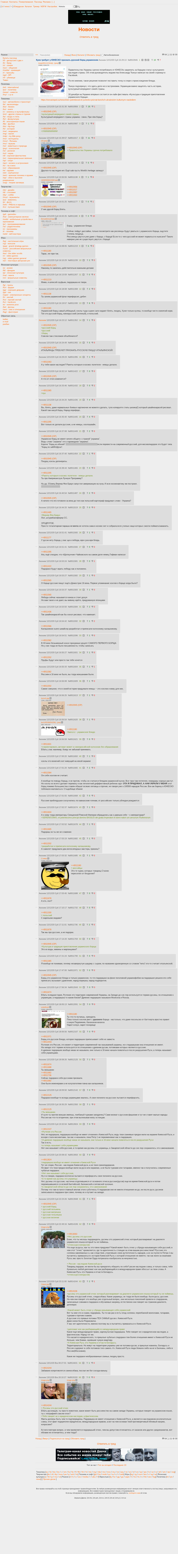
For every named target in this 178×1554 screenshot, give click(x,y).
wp (168, 1472)
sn (137, 1472)
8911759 (74, 939)
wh (160, 1472)
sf (133, 1472)
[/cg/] (89, 23)
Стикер (44, 859)
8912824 (74, 1124)
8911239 (74, 260)
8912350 (74, 1104)
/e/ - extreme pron (11, 305)
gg (118, 1477)
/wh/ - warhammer (11, 173)
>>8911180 (46, 251)
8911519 (74, 507)
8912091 (74, 1004)
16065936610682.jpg (49, 180)
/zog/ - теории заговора (13, 183)
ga (122, 1477)
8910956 (74, 107)
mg (94, 1472)
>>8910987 (72, 192)
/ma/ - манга (8, 275)
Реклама (47, 2)
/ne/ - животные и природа (15, 146)
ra (113, 1474)
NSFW (43, 6)
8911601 (74, 652)
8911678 (74, 824)
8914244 (74, 1281)
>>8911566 (46, 626)
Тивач (5, 80)
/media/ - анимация (11, 70)
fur (114, 1477)
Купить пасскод (10, 58)
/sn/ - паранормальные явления (17, 158)
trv (77, 1474)
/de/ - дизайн (8, 190)
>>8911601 (46, 744)
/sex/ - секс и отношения (14, 309)
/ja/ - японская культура (13, 273)
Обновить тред (93, 55)
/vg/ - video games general (14, 258)
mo (103, 1472)
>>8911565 (46, 580)
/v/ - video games (10, 256)
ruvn (140, 1474)
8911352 (74, 320)
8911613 (74, 695)
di (52, 1474)
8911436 (74, 400)
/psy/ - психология (11, 148)
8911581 (74, 561)
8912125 (74, 1060)
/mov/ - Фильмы (10, 141)
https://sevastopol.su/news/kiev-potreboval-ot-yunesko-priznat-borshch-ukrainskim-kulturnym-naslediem (88, 100)
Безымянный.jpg (47, 219)
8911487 (74, 493)
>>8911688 (46, 1067)
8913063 (74, 1155)
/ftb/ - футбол (9, 124)
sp (141, 1472)
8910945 (134, 60)
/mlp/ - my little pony (11, 136)
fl (75, 1472)
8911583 (74, 590)
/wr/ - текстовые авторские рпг (16, 261)
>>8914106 (72, 1291)
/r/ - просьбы (8, 73)
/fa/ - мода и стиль (11, 117)
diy (56, 1474)
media (85, 1477)
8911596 (74, 635)
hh (83, 1472)
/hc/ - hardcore (9, 302)
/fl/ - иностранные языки (14, 121)
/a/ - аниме (8, 268)
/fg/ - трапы (8, 285)
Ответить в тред (89, 37)
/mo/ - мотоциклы (10, 139)
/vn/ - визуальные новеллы (15, 278)
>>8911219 (46, 279)
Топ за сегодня (105, 1465)
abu (94, 1477)
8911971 (74, 970)
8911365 (74, 343)
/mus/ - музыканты (11, 197)
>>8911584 (46, 772)
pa (65, 1474)
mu (113, 1472)
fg (111, 1477)
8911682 (74, 839)
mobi (104, 1474)
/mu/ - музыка (9, 144)
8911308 (74, 289)
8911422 (74, 371)
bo (58, 1472)
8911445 (74, 417)
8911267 (74, 275)
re (126, 1472)
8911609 (74, 681)
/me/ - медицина (10, 131)
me (90, 1472)
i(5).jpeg (44, 141)
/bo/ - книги (8, 109)
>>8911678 (46, 898)
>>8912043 (46, 1042)
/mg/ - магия (8, 134)
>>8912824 (46, 1159)
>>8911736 (46, 1075)
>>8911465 (46, 512)
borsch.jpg (45, 698)
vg (152, 1474)
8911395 (74, 357)
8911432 (74, 386)
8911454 (74, 454)
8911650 (74, 756)
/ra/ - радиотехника (11, 226)
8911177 (74, 202)
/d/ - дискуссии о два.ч (13, 60)
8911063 (74, 163)
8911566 (74, 547)
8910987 (74, 124)
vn (60, 1477)
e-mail (5, 322)
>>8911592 (46, 657)
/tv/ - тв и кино (9, 166)
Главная (4, 2)
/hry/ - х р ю (8, 95)
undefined (45, 1007)
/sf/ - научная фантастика (14, 156)
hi (86, 1472)
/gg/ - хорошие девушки (13, 290)
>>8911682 (46, 1072)
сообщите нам (134, 1493)
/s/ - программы (10, 229)
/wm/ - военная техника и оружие (18, 175)
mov (109, 1472)
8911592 (74, 621)
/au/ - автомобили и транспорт (16, 102)
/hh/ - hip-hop (9, 126)
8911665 (74, 768)
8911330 (74, 303)
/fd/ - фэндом (9, 270)
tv (149, 1472)
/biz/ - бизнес (8, 107)
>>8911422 (46, 566)
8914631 (73, 1363)
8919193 (73, 1377)
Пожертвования (26, 2)
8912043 (74, 987)
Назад (67, 55)
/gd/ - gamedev (9, 214)
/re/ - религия (9, 151)
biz (54, 1472)
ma (55, 1477)
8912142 (74, 1090)
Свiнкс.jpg (45, 1284)
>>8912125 (46, 1095)
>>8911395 (46, 422)
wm (164, 1472)
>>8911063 (72, 195)
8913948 (74, 1199)
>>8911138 (46, 294)
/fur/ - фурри (8, 287)
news (7, 6)
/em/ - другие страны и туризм (16, 114)
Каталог (28, 6)
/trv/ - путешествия (11, 207)
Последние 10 (119, 1465)
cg (135, 1474)
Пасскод (38, 2)
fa (69, 1472)
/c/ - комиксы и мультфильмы (16, 112)
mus (61, 1474)
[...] (53, 2)
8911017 (74, 138)
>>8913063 (72, 1234)
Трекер (36, 6)
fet (145, 1477)
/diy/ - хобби (8, 195)
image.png (45, 1227)
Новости (89, 29)
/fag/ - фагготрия (10, 312)
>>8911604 (46, 812)
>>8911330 (46, 912)
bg (132, 1474)
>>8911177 (46, 537)
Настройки (52, 6)
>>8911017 (72, 189)
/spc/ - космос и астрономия (15, 163)
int (167, 1477)
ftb (79, 1472)
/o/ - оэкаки (8, 65)
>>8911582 (46, 640)
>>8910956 (72, 187)
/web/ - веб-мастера (12, 234)
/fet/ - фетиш (8, 307)
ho (135, 1477)
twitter (5, 319)
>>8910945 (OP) (48, 111)
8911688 (74, 893)
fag (154, 1477)
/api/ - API (7, 75)
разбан (6, 324)
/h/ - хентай (8, 297)
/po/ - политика (9, 90)
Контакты (13, 2)
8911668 (74, 796)
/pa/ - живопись (10, 200)
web (122, 1474)
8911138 (74, 177)
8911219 (74, 246)
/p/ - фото (7, 202)
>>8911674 (46, 992)
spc (145, 1472)
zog (173, 1472)
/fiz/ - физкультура (11, 119)
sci (130, 1472)
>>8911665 (46, 829)
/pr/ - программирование (14, 224)
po (171, 1477)
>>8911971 (46, 1036)
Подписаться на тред (59, 1439)
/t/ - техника (8, 231)
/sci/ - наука (8, 153)
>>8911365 (46, 390)
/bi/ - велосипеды (10, 104)
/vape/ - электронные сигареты (17, 295)
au (47, 1472)
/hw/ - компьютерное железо (16, 217)
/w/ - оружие (8, 170)
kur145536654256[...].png (51, 722)
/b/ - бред (7, 63)
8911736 (74, 925)
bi (50, 1472)
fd (49, 1477)
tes (145, 1474)
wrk (72, 1474)
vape (127, 1477)
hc (139, 1477)
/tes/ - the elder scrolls (12, 253)
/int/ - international (11, 87)
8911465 (74, 468)
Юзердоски (19, 6)
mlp (99, 1472)
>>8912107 (46, 1129)
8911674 (74, 807)
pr (109, 1474)
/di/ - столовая (9, 192)
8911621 (74, 739)
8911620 (74, 720)
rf (97, 1477)
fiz (72, 1472)
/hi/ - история (9, 129)
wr (155, 1474)
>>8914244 (46, 1368)
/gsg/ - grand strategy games (15, 246)
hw (99, 1474)
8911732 (74, 908)
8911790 (74, 956)
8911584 (74, 607)
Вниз (74, 55)
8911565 (74, 533)
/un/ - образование (11, 168)
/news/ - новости (10, 92)
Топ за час (91, 1465)
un (153, 1472)
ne (118, 1472)
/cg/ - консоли (9, 244)
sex (149, 1477)
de (49, 1474)
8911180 (74, 216)
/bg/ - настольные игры (13, 241)
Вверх (45, 1439)
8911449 (74, 431)
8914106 (74, 1224)
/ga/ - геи (7, 292)
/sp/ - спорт (8, 161)
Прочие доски (49, 1479)
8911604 (74, 667)
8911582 (74, 576)
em (65, 1472)
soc (79, 1477)
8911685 (74, 856)
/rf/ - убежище (9, 78)
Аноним (42, 320)
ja (52, 1477)
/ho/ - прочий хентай (12, 300)
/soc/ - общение (10, 68)
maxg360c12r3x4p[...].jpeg (48, 63)
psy (122, 1472)
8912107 (74, 1032)
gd (95, 1474)
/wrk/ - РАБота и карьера (14, 205)
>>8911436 (46, 611)
